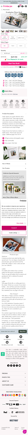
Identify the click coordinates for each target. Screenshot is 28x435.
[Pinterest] (14, 365)
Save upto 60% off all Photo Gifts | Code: (14, 2)
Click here (15, 94)
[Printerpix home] (7, 6)
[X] (17, 365)
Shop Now (23, 331)
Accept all (14, 228)
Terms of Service (16, 428)
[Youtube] (20, 365)
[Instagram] (11, 365)
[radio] (4, 37)
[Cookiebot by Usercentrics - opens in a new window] (20, 201)
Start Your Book (14, 63)
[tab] (3, 31)
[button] (14, 53)
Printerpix (3, 429)
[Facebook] (8, 365)
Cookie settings (13, 232)
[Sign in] (23, 6)
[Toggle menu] (1, 6)
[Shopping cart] (26, 6)
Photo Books (6, 9)
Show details (20, 223)
